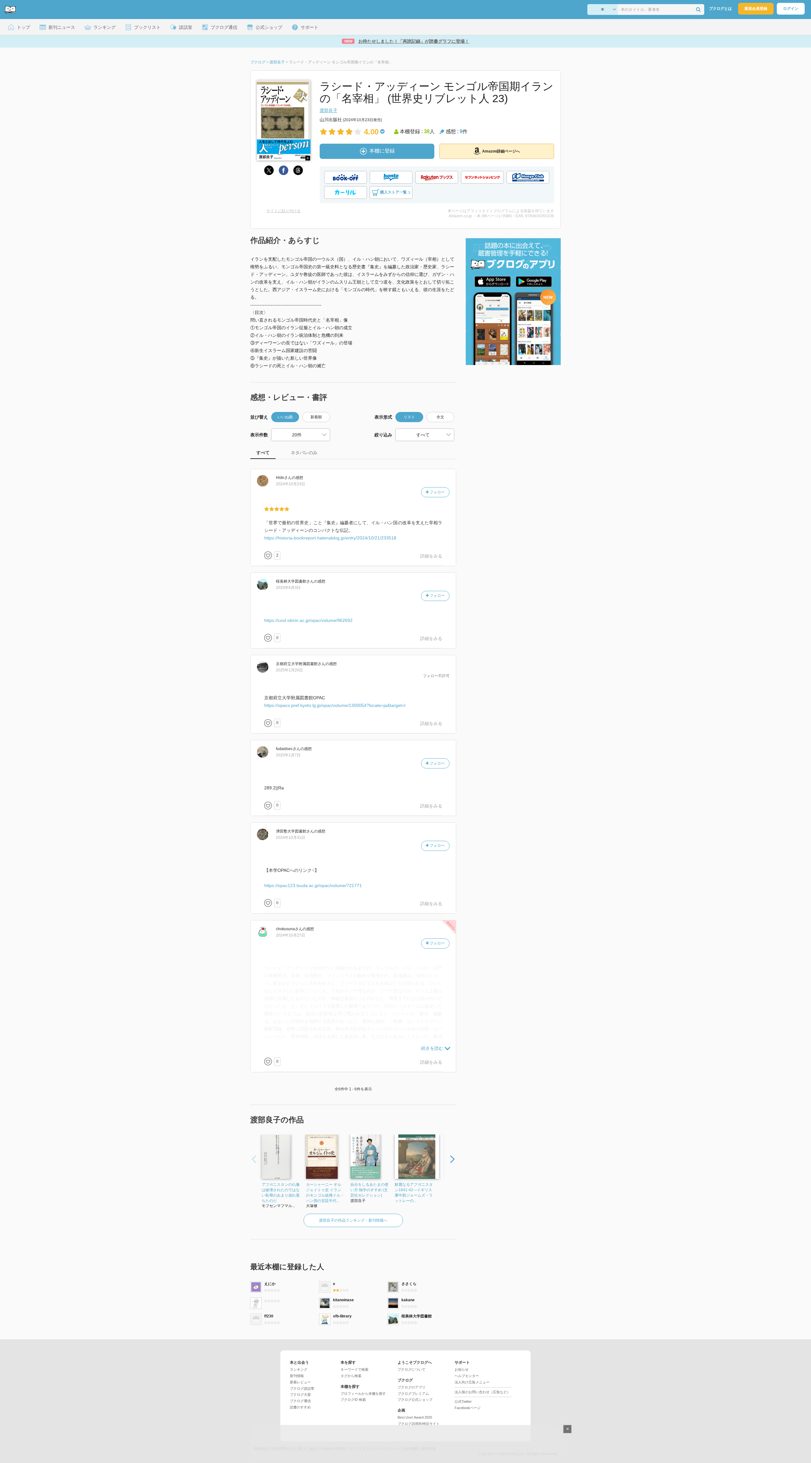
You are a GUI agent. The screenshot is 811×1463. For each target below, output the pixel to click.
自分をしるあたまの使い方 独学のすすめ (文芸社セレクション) (369, 1190)
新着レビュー (300, 1382)
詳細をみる (431, 555)
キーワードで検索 (354, 1369)
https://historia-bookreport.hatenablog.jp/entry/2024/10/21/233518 (330, 537)
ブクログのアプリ (411, 1387)
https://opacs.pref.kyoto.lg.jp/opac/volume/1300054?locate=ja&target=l (334, 705)
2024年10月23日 (290, 484)
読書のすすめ (300, 1407)
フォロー (437, 492)
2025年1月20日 (289, 670)
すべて (263, 452)
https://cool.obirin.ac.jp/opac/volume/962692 (308, 620)
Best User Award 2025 (415, 1417)
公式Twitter (463, 1401)
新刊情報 (297, 1376)
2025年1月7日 (288, 755)
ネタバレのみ (304, 452)
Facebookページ (468, 1408)
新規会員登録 (755, 8)
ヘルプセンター (467, 1376)
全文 (440, 417)
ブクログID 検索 (353, 1399)
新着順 (316, 417)
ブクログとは (720, 8)
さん (284, 477)
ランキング (298, 1369)
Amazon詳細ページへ (501, 151)
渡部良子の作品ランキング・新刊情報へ (353, 1220)
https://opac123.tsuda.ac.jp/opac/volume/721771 (313, 885)
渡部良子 (328, 110)
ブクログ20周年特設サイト (419, 1424)
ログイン (790, 8)
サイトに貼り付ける (283, 211)
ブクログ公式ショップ (415, 1399)
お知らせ (462, 1369)
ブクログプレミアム (413, 1393)
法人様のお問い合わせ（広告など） (482, 1392)
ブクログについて (411, 1369)
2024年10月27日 (290, 935)
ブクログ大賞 (300, 1394)
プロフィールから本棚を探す (363, 1393)
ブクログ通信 (300, 1401)
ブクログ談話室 (302, 1388)
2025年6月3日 (288, 587)
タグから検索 (351, 1376)
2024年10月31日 (290, 837)
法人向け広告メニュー (472, 1382)
